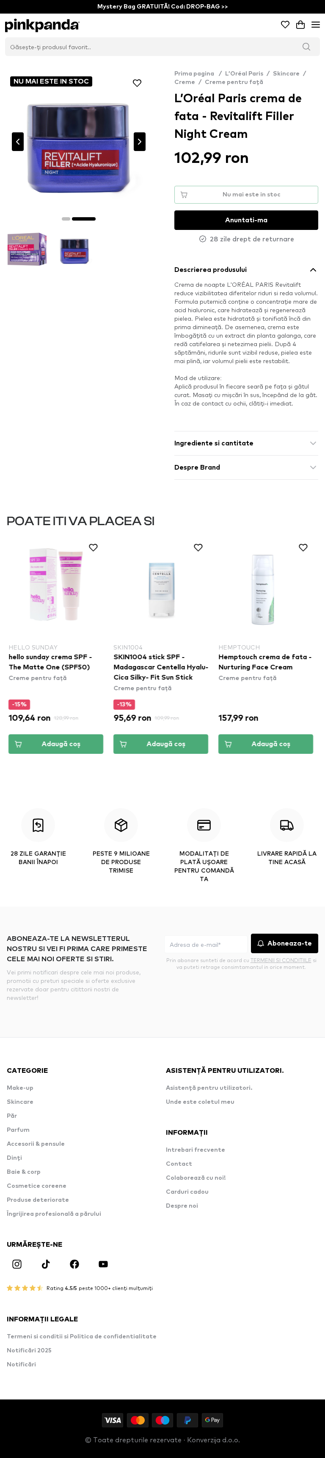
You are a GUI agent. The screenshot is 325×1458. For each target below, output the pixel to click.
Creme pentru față (234, 82)
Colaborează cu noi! (196, 1178)
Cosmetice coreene (36, 1186)
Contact (179, 1164)
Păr (12, 1116)
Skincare (286, 74)
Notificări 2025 (29, 1351)
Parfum (18, 1130)
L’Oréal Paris (244, 74)
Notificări (21, 1365)
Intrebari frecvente (195, 1150)
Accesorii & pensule (36, 1144)
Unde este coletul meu (200, 1102)
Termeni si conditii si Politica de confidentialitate (82, 1337)
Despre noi (182, 1206)
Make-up (20, 1088)
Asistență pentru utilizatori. (209, 1088)
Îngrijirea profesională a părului (54, 1214)
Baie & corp (24, 1172)
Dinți (14, 1158)
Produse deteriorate (38, 1200)
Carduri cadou (187, 1192)
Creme (184, 82)
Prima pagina (198, 74)
